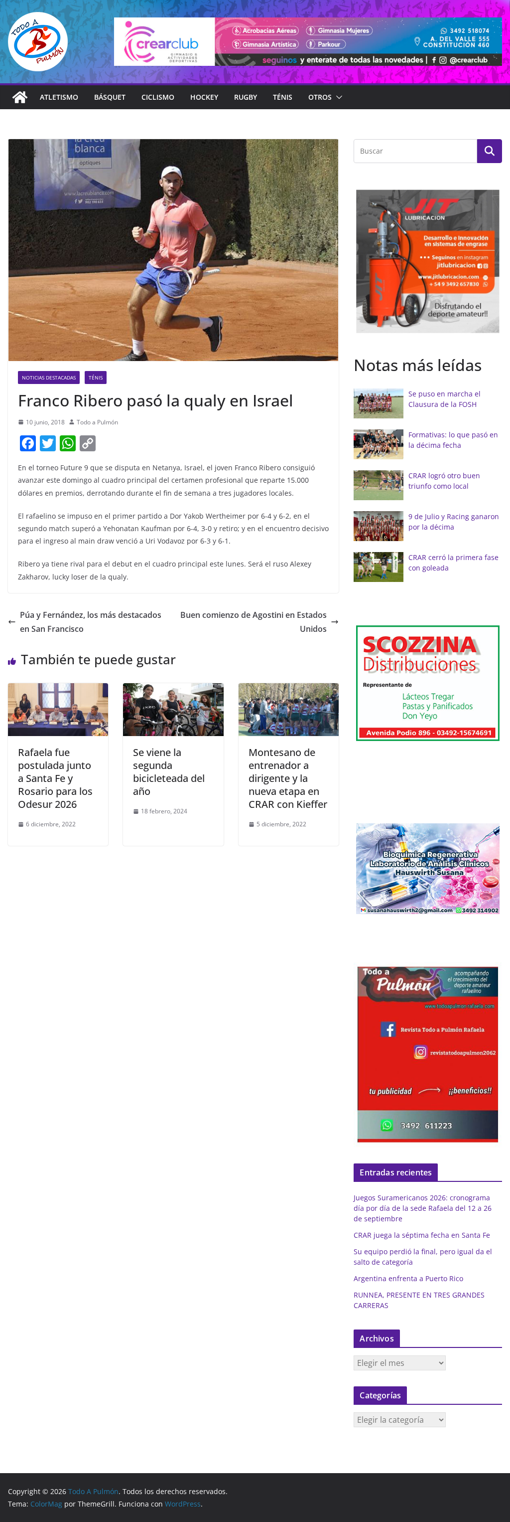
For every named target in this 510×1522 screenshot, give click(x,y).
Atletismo (59, 97)
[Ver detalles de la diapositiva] (308, 41)
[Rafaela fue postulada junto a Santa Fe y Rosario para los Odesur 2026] (58, 690)
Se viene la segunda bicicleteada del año (169, 772)
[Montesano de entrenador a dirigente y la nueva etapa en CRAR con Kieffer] (289, 690)
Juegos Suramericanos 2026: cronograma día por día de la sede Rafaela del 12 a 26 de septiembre (423, 1208)
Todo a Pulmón (97, 422)
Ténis (282, 97)
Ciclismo (157, 97)
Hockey (204, 97)
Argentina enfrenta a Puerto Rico (408, 1278)
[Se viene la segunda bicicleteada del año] (173, 690)
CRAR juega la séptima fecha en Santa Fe (422, 1235)
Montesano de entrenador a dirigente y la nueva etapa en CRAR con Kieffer (288, 778)
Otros (320, 97)
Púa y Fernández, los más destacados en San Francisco (90, 622)
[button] (337, 97)
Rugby (245, 97)
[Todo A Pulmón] (20, 97)
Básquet (110, 97)
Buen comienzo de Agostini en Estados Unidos (253, 622)
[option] (428, 683)
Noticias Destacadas (49, 377)
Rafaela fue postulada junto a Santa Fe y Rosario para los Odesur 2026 (55, 778)
